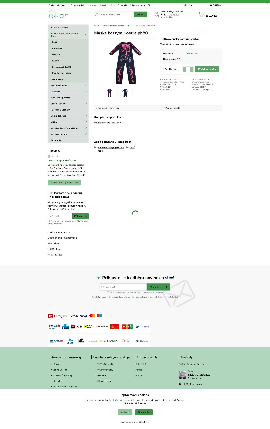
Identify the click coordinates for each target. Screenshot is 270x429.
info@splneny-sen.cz (192, 384)
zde (147, 422)
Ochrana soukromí (137, 5)
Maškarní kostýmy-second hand (64, 35)
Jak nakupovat (62, 5)
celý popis (189, 44)
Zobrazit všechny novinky (62, 182)
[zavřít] (266, 2)
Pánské (55, 60)
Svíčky (54, 122)
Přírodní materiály (60, 109)
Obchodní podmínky (119, 5)
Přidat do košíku (207, 69)
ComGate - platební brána (62, 160)
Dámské (56, 54)
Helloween (57, 79)
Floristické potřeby (60, 97)
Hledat (140, 14)
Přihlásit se (80, 216)
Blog (150, 5)
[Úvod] (69, 14)
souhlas (122, 400)
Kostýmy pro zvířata (61, 73)
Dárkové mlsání (59, 134)
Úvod (96, 26)
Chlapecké (57, 48)
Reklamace (92, 5)
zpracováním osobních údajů (71, 221)
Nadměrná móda (59, 27)
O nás (51, 5)
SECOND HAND (105, 364)
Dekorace (55, 91)
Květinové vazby (59, 85)
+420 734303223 (170, 14)
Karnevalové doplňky (62, 67)
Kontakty (104, 5)
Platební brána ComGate (65, 386)
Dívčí (54, 42)
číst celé (81, 175)
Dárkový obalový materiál (64, 128)
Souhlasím (144, 412)
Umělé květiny (58, 103)
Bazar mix (56, 140)
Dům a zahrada (58, 115)
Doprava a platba (78, 5)
